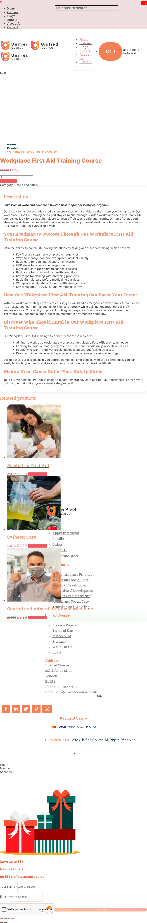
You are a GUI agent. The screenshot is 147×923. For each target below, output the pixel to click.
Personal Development (70, 585)
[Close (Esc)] (12, 918)
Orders (57, 544)
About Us (13, 23)
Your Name (8, 886)
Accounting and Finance (72, 574)
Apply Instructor (65, 533)
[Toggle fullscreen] (5, 918)
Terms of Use (62, 630)
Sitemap (59, 641)
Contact (12, 27)
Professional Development (73, 590)
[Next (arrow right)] (5, 922)
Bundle (12, 20)
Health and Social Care (70, 580)
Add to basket (8, 181)
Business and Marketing (71, 596)
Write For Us (62, 647)
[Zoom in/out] (1, 918)
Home (11, 8)
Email (5, 896)
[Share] (9, 918)
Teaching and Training (70, 607)
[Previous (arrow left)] (1, 922)
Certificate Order (65, 556)
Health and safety (26, 185)
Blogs (11, 16)
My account (61, 636)
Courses (12, 12)
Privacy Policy (64, 625)
